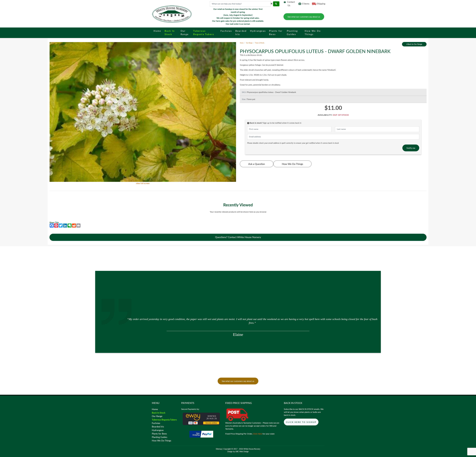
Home (241, 43)
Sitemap (219, 449)
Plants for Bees (159, 434)
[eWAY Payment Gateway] (201, 419)
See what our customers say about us (304, 17)
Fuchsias (156, 423)
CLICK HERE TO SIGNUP (301, 422)
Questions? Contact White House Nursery (238, 237)
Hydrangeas (158, 430)
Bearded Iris (158, 427)
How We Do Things (292, 164)
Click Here (257, 434)
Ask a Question (256, 164)
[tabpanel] (238, 320)
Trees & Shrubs (259, 43)
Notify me (410, 148)
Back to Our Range (414, 44)
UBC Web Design (242, 452)
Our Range (249, 43)
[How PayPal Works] (201, 434)
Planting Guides (159, 437)
